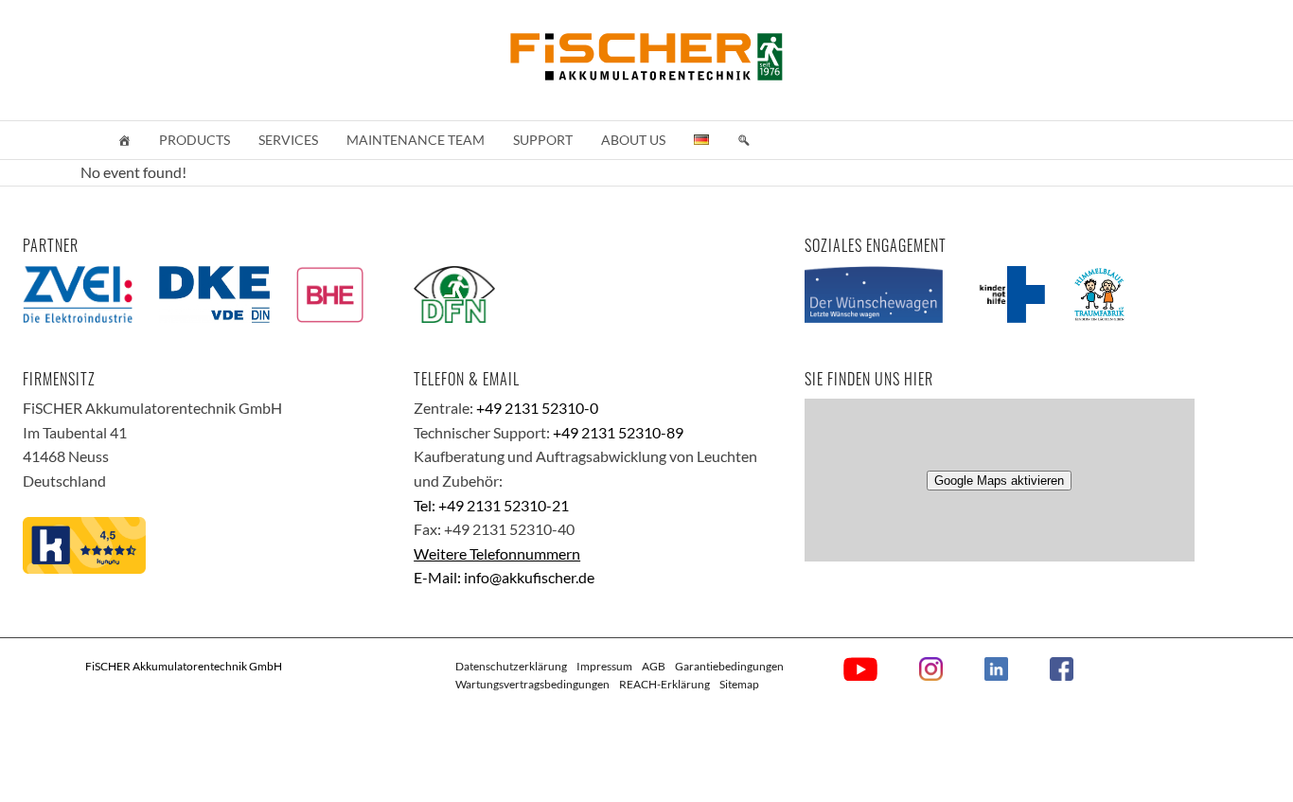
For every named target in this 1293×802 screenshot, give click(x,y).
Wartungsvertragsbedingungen (532, 684)
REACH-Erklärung (664, 684)
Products (194, 140)
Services (288, 140)
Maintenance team (415, 140)
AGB (653, 666)
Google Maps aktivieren (999, 480)
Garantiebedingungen (729, 666)
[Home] (124, 140)
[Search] (744, 140)
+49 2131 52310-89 (618, 432)
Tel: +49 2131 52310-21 (491, 505)
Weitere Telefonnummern (497, 553)
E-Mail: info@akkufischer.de (504, 577)
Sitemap (739, 684)
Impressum (604, 666)
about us (633, 140)
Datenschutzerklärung (511, 666)
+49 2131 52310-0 (537, 408)
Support (543, 140)
